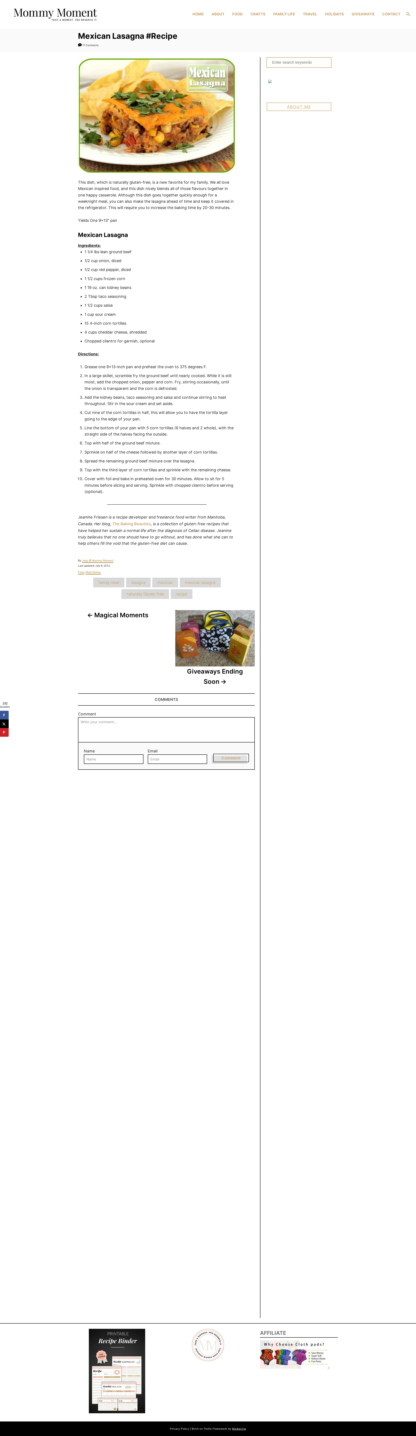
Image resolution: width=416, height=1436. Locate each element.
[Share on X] (4, 723)
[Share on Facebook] (4, 715)
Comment (87, 714)
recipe (181, 594)
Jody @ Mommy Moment (97, 560)
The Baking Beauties (131, 524)
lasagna (138, 582)
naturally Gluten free (145, 594)
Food (81, 572)
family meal (108, 582)
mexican (165, 582)
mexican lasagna (200, 582)
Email (153, 751)
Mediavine (239, 1428)
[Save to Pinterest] (4, 732)
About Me (299, 106)
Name (89, 751)
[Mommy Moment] (58, 14)
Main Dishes (93, 572)
